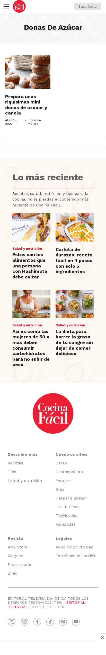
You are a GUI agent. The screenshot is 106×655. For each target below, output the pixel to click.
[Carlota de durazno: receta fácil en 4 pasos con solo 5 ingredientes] (75, 227)
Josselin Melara (34, 122)
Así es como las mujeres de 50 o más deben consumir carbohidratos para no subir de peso (31, 348)
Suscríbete (87, 6)
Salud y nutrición (27, 249)
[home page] (19, 6)
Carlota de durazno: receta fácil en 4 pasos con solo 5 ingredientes (74, 260)
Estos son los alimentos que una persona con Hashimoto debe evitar (29, 265)
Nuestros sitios (71, 454)
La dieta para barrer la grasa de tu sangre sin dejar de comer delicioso (74, 342)
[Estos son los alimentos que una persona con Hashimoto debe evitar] (31, 227)
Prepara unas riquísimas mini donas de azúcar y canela (26, 105)
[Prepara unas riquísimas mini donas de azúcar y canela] (27, 72)
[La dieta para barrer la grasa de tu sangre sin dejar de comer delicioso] (75, 304)
